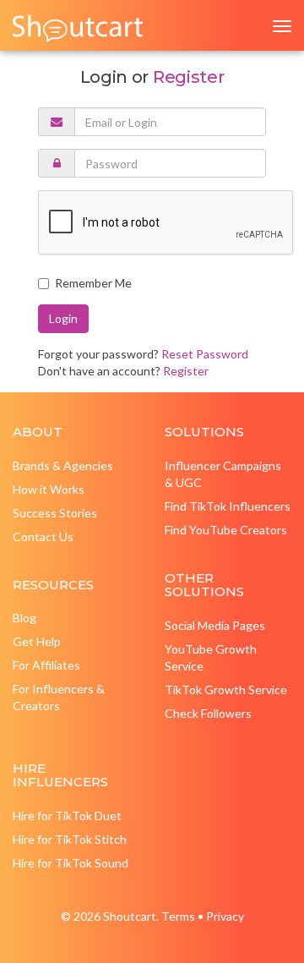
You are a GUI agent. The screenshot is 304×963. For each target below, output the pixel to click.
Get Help (37, 641)
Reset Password (204, 354)
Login (63, 318)
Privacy (225, 916)
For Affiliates (46, 665)
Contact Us (43, 536)
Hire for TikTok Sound (70, 863)
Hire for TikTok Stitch (70, 839)
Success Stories (55, 513)
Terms (178, 916)
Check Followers (208, 713)
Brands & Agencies (63, 465)
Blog (24, 617)
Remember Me (93, 283)
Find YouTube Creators (226, 530)
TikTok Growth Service (226, 689)
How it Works (48, 489)
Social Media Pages (215, 625)
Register (188, 77)
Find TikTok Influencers (227, 506)
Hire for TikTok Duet (67, 815)
